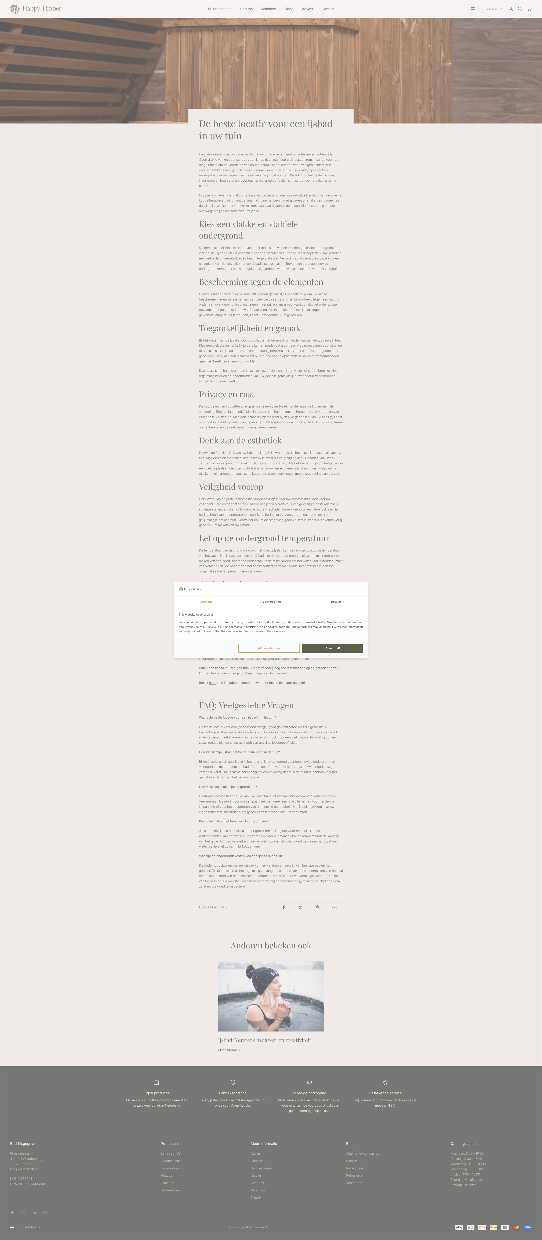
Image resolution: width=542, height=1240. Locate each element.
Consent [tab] (206, 601)
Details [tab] (336, 601)
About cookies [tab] (271, 601)
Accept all (332, 648)
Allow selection (269, 648)
